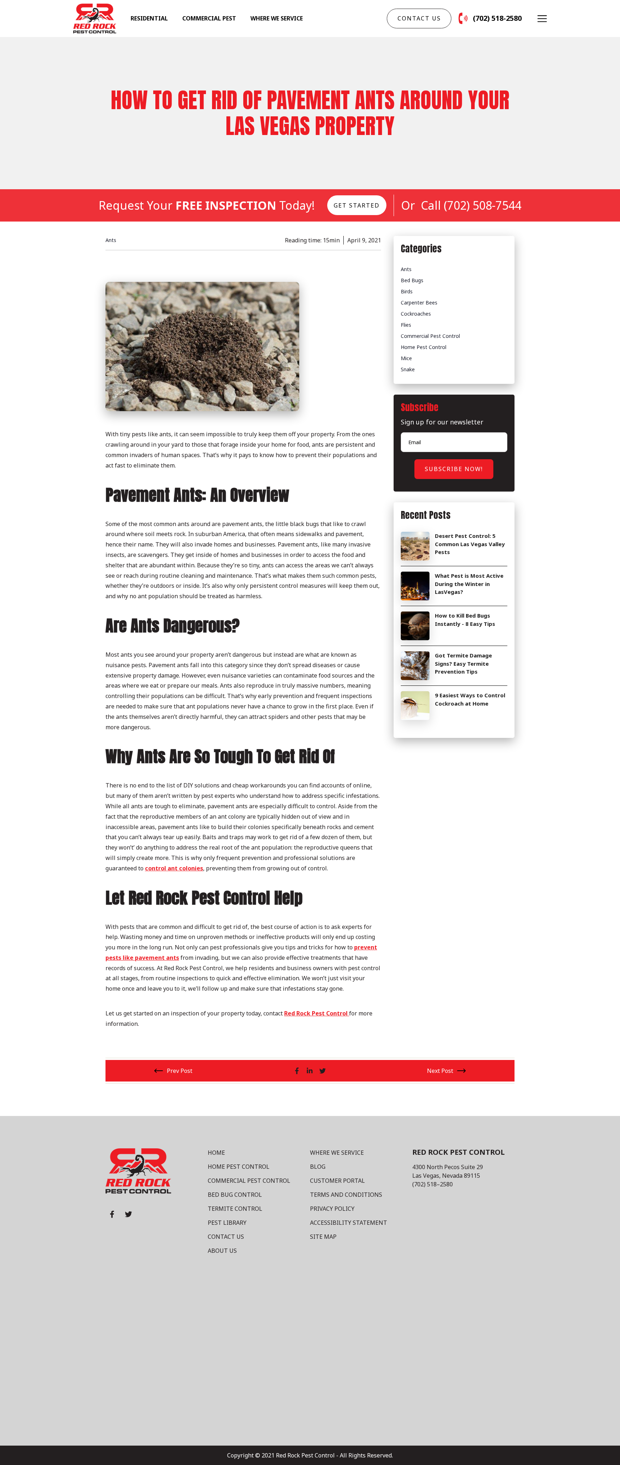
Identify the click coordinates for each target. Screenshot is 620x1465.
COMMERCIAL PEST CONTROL (249, 1181)
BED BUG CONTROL (235, 1195)
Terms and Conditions (346, 1195)
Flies (406, 324)
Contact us (419, 18)
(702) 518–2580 (432, 1184)
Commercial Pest (209, 18)
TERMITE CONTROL (235, 1209)
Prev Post (179, 1071)
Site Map (323, 1237)
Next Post (440, 1071)
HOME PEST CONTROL (238, 1167)
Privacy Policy (332, 1209)
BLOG (317, 1167)
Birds (407, 291)
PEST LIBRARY (227, 1223)
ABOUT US (222, 1251)
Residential (149, 18)
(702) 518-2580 (497, 18)
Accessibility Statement (348, 1223)
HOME (216, 1153)
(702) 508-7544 (482, 205)
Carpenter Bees (419, 302)
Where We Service (276, 18)
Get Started (357, 205)
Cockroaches (416, 313)
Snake (408, 369)
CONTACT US (226, 1237)
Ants (406, 269)
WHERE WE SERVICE (337, 1153)
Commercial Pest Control (430, 335)
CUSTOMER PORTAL (337, 1181)
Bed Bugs (412, 280)
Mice (406, 358)
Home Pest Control (423, 347)
